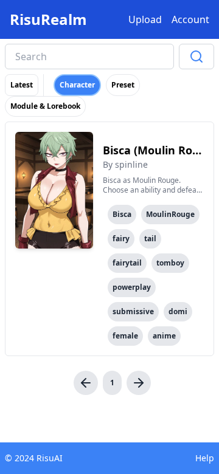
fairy (121, 238)
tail (150, 238)
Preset (122, 85)
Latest (21, 85)
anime (164, 336)
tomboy (170, 263)
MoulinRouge (170, 214)
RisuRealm (48, 19)
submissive (133, 311)
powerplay (132, 287)
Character (77, 85)
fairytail (127, 263)
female (125, 336)
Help (204, 458)
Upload (145, 19)
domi (178, 311)
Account (190, 19)
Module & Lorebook (45, 106)
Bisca (122, 214)
